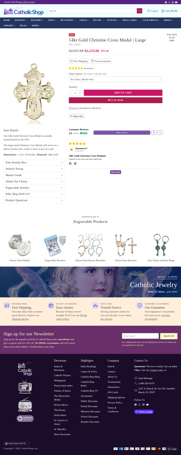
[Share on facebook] (70, 163)
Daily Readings (88, 366)
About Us (112, 376)
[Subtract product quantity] (71, 93)
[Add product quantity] (80, 93)
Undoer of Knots (62, 390)
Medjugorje (60, 380)
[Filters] (153, 132)
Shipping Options (116, 397)
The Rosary (60, 410)
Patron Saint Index (63, 385)
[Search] (139, 10)
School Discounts (89, 416)
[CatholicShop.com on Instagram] (173, 3)
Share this (78, 116)
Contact (111, 371)
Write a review (122, 132)
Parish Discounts (89, 406)
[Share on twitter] (75, 163)
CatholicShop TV (89, 390)
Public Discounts (89, 401)
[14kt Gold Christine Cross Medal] (34, 78)
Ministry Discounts (90, 411)
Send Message (145, 378)
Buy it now (115, 100)
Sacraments (86, 396)
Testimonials (114, 382)
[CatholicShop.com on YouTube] (176, 3)
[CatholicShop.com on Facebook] (166, 3)
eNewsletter (114, 387)
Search (111, 366)
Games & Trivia (89, 371)
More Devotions (62, 434)
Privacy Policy (115, 402)
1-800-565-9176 (146, 383)
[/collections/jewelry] (90, 282)
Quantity (73, 86)
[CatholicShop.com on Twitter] (169, 3)
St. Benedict (60, 429)
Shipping (73, 108)
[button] (76, 68)
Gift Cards (113, 392)
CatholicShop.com (29, 448)
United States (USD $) (17, 443)
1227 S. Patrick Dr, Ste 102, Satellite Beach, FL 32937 (156, 390)
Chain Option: (88, 73)
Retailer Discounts (90, 421)
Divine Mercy (61, 404)
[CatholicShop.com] (24, 11)
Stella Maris (60, 415)
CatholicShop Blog (90, 376)
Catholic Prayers (62, 375)
